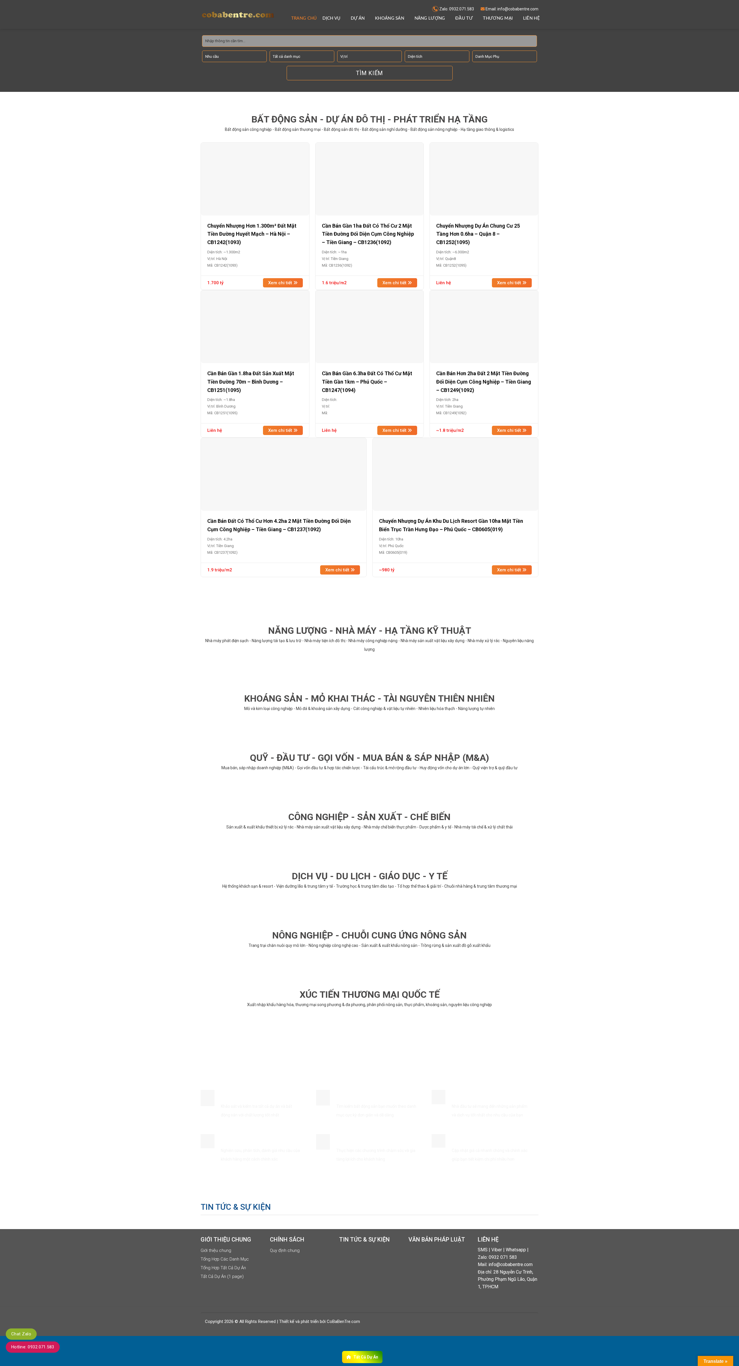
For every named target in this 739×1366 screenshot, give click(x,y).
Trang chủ (304, 18)
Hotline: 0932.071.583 (32, 1347)
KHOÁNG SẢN (389, 18)
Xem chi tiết (280, 282)
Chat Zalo (21, 1334)
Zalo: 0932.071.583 (456, 9)
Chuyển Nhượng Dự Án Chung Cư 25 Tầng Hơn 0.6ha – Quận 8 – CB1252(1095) (478, 234)
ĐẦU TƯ (464, 18)
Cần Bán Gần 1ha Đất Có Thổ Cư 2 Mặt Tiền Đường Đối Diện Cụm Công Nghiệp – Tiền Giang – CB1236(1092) (368, 234)
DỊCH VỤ (331, 18)
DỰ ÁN (358, 18)
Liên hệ (531, 18)
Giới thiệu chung (216, 1250)
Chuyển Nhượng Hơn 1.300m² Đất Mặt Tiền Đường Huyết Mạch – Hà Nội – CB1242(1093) (251, 234)
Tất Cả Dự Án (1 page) (222, 1276)
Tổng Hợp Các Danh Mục (225, 1259)
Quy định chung (285, 1250)
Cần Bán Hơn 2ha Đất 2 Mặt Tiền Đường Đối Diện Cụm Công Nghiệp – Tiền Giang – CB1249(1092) (483, 381)
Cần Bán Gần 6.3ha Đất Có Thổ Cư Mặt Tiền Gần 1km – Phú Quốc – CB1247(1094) (367, 381)
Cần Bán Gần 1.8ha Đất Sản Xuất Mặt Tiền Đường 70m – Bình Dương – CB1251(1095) (250, 381)
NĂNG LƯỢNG (430, 18)
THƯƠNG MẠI (498, 18)
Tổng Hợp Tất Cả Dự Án (223, 1267)
